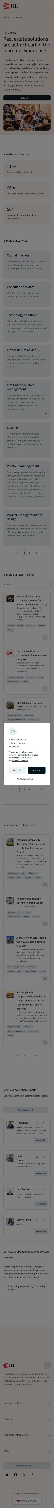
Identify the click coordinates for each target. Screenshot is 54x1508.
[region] (27, 754)
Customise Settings (27, 779)
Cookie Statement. (20, 760)
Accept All (37, 770)
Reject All (17, 770)
